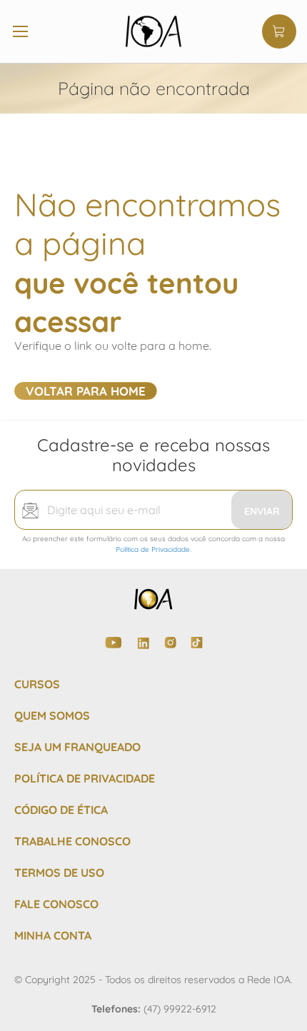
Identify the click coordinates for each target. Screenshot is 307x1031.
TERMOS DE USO (59, 872)
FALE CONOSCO (56, 904)
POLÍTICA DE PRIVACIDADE (84, 778)
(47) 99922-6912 (180, 1008)
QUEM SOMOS (52, 715)
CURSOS (37, 684)
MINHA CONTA (52, 935)
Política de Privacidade (153, 549)
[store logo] (153, 31)
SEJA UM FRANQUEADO (77, 747)
